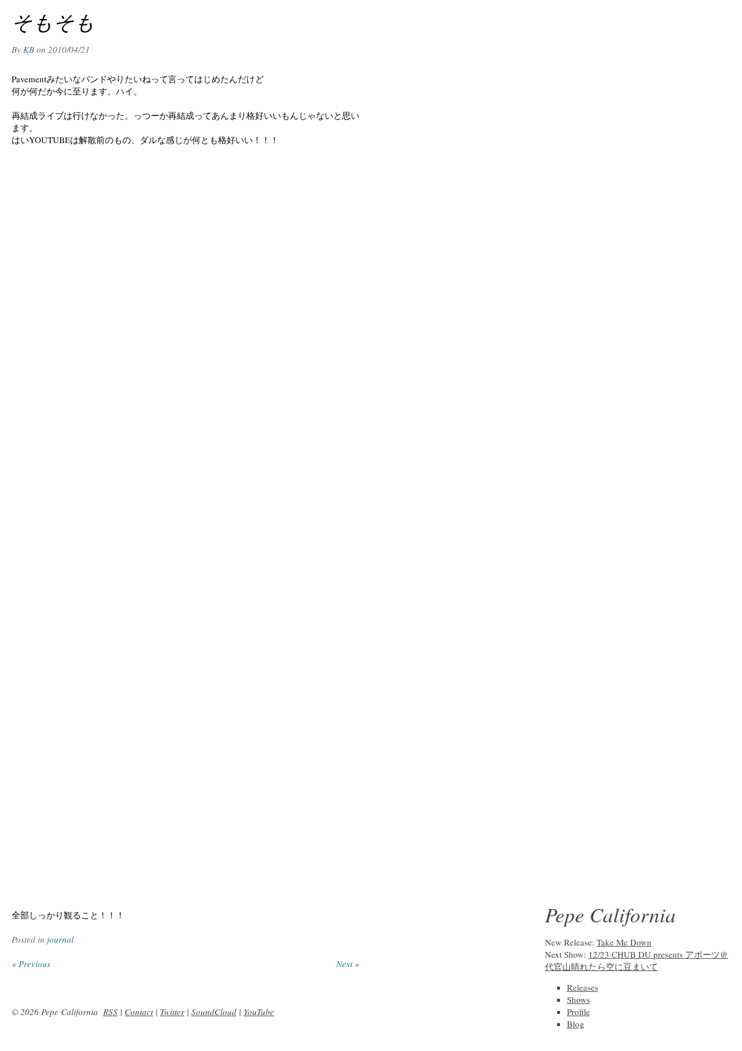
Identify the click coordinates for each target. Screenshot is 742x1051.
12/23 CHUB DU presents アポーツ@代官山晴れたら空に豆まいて (636, 960)
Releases (582, 987)
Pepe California (610, 914)
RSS (110, 1011)
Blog (575, 1024)
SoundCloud (214, 1011)
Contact (139, 1011)
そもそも (53, 21)
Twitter (172, 1011)
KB (28, 49)
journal (60, 939)
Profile (578, 1011)
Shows (578, 999)
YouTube (258, 1011)
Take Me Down (624, 942)
